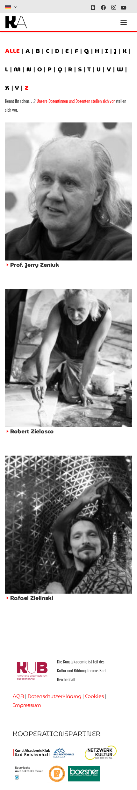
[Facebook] (103, 8)
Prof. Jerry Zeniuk (34, 264)
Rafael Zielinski (31, 597)
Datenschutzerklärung (54, 696)
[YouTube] (124, 8)
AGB (18, 696)
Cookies (94, 696)
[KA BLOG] (93, 8)
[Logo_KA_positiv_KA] (16, 22)
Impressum (27, 705)
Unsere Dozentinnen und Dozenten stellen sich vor (76, 101)
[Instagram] (113, 8)
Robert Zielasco (32, 431)
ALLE (13, 51)
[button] (11, 7)
